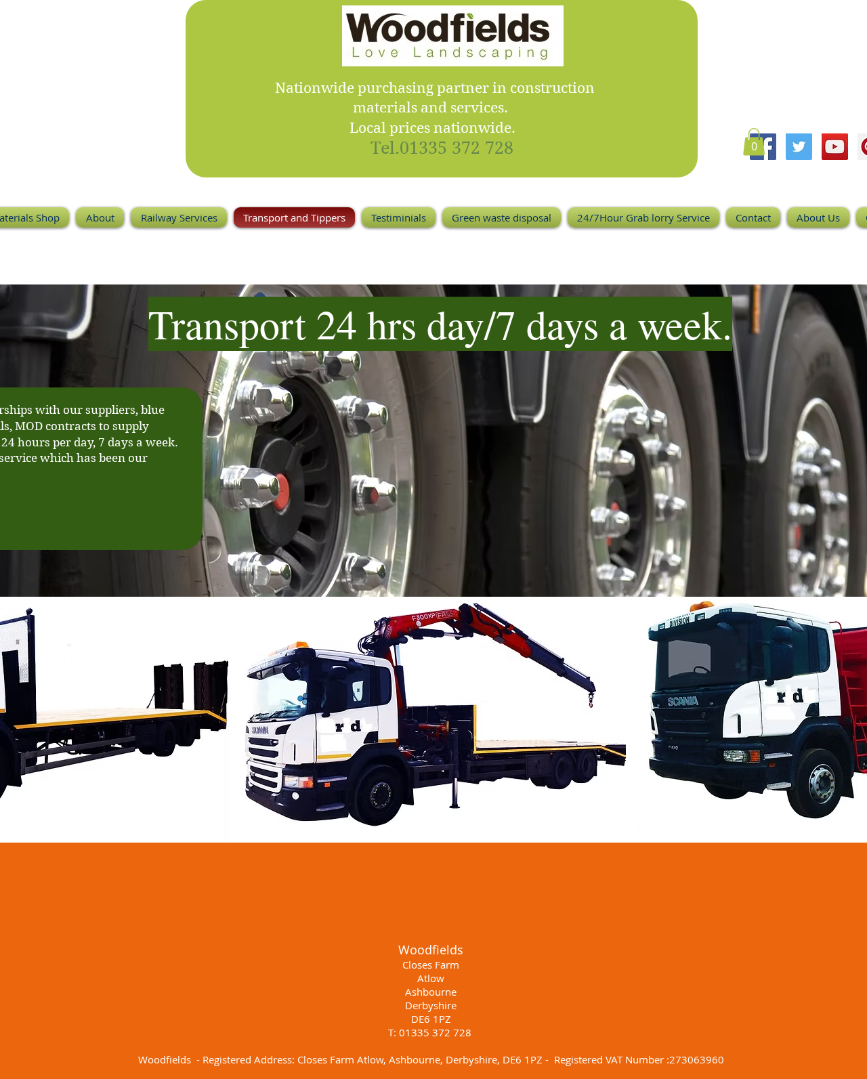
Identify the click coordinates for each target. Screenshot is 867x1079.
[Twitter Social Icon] (799, 146)
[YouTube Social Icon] (835, 146)
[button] (753, 142)
